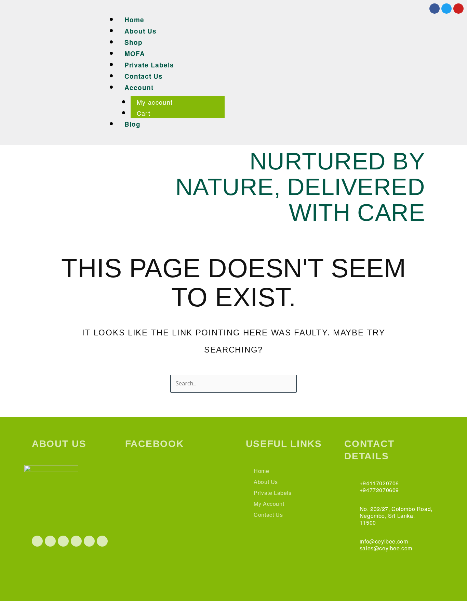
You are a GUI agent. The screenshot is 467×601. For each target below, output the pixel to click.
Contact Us (143, 76)
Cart (144, 112)
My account (155, 102)
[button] (240, 8)
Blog (132, 124)
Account (139, 87)
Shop (133, 42)
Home (134, 19)
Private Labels (149, 64)
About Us (140, 31)
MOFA (134, 53)
